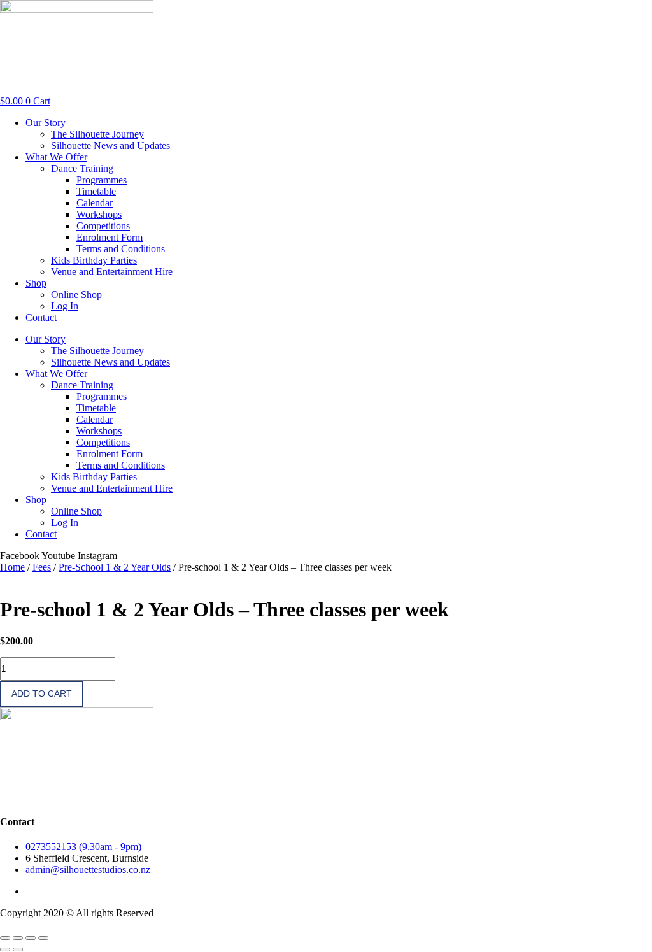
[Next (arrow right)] (18, 949)
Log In (64, 306)
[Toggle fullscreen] (18, 938)
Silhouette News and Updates (110, 145)
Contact (41, 317)
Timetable (96, 191)
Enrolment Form (109, 237)
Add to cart (41, 693)
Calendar (94, 202)
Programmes (101, 179)
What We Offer (56, 157)
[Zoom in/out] (5, 938)
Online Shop (76, 294)
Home (12, 567)
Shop (35, 283)
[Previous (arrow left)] (5, 949)
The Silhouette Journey (97, 134)
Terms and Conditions (120, 248)
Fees (41, 567)
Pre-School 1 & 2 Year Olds (115, 567)
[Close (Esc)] (43, 938)
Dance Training (82, 168)
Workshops (99, 214)
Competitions (103, 225)
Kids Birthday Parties (94, 260)
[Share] (30, 938)
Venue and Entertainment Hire (112, 271)
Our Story (45, 122)
